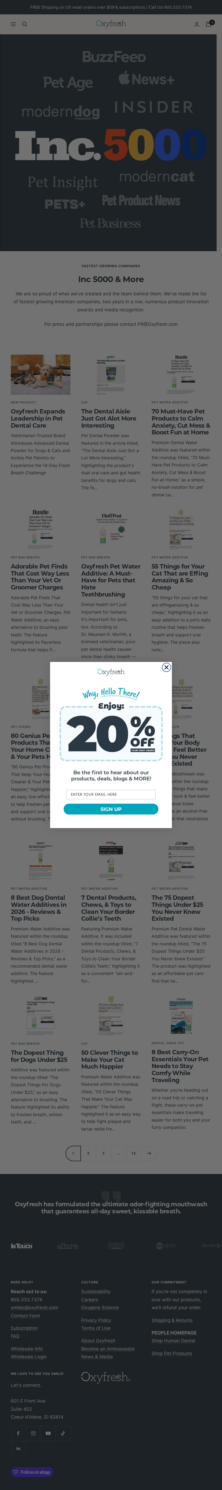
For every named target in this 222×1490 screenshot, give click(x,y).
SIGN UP (111, 809)
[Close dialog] (166, 667)
